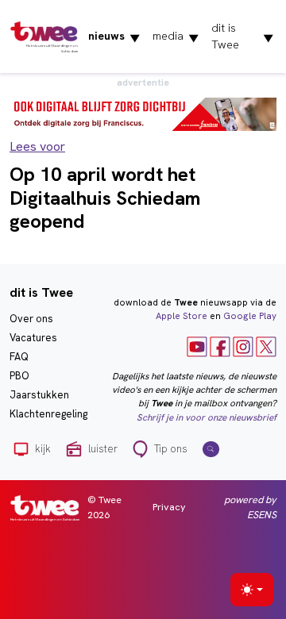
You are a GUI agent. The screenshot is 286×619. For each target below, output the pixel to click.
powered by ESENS (250, 507)
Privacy (169, 506)
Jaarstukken (39, 395)
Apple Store (181, 316)
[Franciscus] (143, 113)
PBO (19, 376)
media (176, 36)
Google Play (249, 316)
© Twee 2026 (104, 507)
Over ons (31, 318)
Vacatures (33, 337)
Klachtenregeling (48, 414)
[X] (266, 346)
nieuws (114, 36)
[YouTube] (197, 346)
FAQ (19, 356)
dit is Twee (242, 36)
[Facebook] (220, 346)
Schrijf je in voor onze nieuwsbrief (206, 417)
